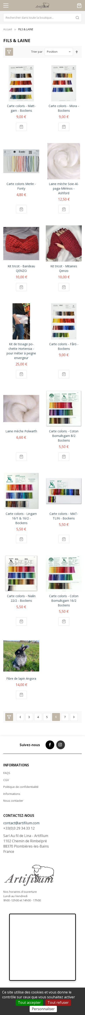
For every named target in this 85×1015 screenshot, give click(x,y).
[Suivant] (74, 717)
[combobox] (42, 17)
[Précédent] (20, 717)
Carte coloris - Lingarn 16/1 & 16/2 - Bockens (21, 518)
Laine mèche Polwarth (21, 431)
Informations (11, 794)
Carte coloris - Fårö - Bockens (63, 346)
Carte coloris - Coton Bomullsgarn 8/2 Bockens (63, 435)
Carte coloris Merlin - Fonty (21, 186)
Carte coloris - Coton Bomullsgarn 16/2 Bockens (63, 600)
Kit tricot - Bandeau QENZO (21, 268)
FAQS (6, 773)
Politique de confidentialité (21, 787)
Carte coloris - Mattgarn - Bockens (21, 108)
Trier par (36, 52)
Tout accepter (29, 1002)
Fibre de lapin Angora (21, 678)
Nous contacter (13, 801)
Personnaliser (43, 1008)
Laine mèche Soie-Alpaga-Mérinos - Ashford (64, 188)
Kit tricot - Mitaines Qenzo (63, 268)
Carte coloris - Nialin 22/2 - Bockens (21, 598)
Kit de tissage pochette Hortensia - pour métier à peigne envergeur (21, 351)
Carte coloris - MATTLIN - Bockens (63, 516)
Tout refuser (58, 1002)
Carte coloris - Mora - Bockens (64, 108)
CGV (6, 780)
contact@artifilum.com (21, 823)
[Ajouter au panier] (21, 127)
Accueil (7, 29)
